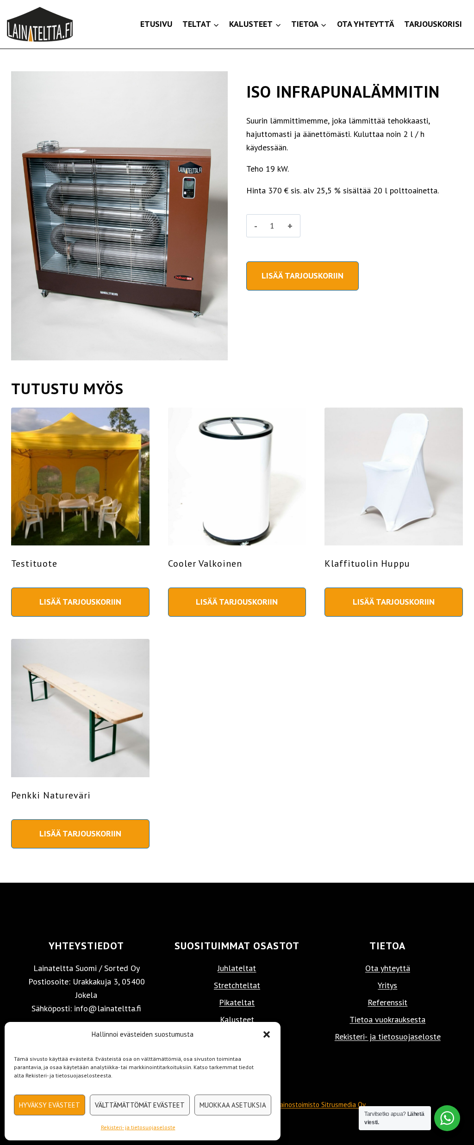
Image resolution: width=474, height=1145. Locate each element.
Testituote (34, 563)
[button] (266, 1034)
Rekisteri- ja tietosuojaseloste (138, 1127)
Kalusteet (237, 1019)
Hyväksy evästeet (49, 1105)
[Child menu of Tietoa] (309, 24)
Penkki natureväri (51, 795)
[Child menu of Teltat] (201, 24)
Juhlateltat (237, 968)
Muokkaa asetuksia (233, 1105)
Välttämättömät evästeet (140, 1105)
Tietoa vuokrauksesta (387, 1019)
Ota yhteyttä (365, 24)
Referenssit (387, 1002)
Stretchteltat (237, 985)
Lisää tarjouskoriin (302, 275)
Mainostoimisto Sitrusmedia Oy (320, 1104)
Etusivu (156, 24)
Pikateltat (237, 1002)
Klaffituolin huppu (367, 563)
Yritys (387, 985)
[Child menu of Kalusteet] (256, 24)
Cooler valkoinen (205, 563)
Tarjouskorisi (433, 24)
